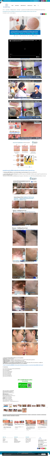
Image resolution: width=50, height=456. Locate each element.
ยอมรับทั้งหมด (43, 454)
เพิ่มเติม (35, 5)
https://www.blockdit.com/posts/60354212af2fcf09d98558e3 (11, 368)
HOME (12, 5)
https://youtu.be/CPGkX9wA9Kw (7, 371)
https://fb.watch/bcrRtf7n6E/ (7, 374)
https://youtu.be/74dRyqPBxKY (7, 369)
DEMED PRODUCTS (23, 5)
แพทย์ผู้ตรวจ (4, 439)
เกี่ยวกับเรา (4, 438)
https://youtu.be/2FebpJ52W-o (7, 375)
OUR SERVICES (17, 5)
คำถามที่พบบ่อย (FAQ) (28, 439)
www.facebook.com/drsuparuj (7, 396)
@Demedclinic (6, 393)
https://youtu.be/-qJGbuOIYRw (7, 372)
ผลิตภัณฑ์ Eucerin (30, 5)
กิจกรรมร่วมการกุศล (5, 442)
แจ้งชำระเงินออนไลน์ (28, 440)
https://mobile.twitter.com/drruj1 (8, 400)
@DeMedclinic (41, 446)
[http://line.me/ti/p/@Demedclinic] (25, 385)
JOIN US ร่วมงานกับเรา (28, 438)
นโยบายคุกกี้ (9, 454)
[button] (38, 5)
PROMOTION (15, 439)
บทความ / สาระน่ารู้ (5, 441)
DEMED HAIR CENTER (16, 442)
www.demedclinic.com (6, 401)
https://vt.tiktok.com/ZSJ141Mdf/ (7, 399)
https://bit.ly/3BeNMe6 (6, 370)
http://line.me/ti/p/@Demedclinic (9, 392)
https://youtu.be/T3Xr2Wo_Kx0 (7, 376)
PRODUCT (15, 438)
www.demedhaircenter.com (14, 401)
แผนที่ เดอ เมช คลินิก (28, 441)
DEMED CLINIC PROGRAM (17, 441)
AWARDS (4, 440)
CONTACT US (27, 442)
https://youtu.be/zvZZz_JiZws (7, 373)
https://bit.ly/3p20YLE (9, 397)
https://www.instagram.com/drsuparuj (9, 395)
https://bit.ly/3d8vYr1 (9, 398)
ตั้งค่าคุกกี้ (39, 454)
